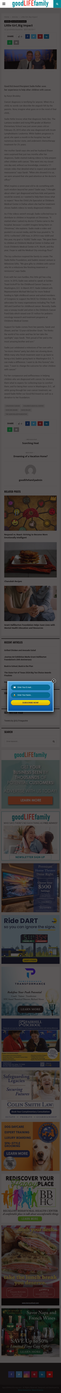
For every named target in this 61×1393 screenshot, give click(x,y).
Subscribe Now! (30, 703)
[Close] (53, 681)
